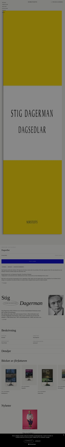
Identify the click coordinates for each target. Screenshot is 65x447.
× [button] (63, 434)
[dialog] (32, 223)
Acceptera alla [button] (28, 440)
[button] (32, 444)
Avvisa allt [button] (37, 440)
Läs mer (48, 437)
